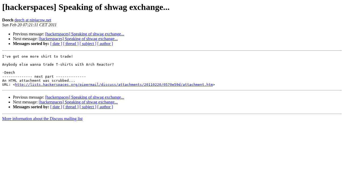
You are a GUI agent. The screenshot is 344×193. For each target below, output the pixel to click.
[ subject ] (88, 43)
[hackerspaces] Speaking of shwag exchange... (84, 34)
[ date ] (56, 43)
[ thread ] (70, 43)
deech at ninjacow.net (33, 20)
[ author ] (105, 43)
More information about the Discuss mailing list (42, 118)
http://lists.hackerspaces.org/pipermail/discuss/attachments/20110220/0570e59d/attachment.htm (114, 85)
